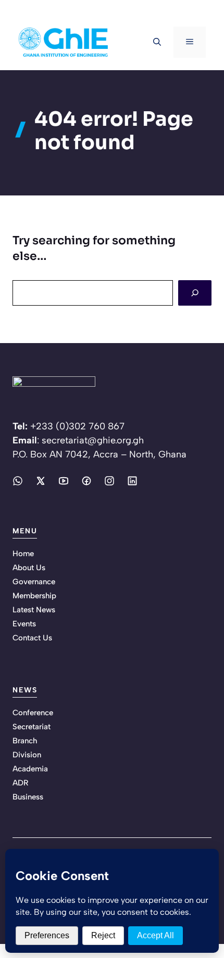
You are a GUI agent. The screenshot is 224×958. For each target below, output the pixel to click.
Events (24, 623)
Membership (34, 595)
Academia (30, 768)
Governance (34, 581)
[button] (157, 42)
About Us (29, 567)
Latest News (34, 609)
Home (23, 553)
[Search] (194, 293)
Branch (25, 740)
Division (27, 754)
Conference (33, 712)
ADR (21, 783)
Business (28, 797)
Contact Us (32, 637)
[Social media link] (18, 481)
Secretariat (32, 726)
